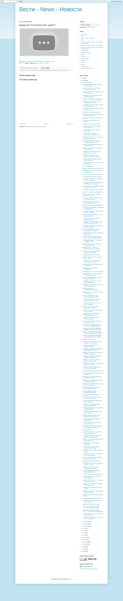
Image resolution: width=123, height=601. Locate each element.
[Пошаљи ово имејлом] (41, 68)
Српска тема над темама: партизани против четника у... (93, 145)
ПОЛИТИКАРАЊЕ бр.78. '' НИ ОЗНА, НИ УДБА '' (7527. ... (92, 241)
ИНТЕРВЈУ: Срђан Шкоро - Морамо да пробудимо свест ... (93, 208)
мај (84, 535)
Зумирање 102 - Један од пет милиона (93, 271)
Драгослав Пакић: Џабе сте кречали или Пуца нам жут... (92, 226)
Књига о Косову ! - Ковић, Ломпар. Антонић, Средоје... (92, 195)
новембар (86, 521)
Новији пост (23, 123)
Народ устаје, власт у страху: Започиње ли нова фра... (91, 467)
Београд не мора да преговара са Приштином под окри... (92, 88)
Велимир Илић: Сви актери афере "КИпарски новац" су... (92, 377)
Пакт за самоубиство (88, 166)
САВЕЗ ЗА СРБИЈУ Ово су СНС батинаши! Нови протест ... (91, 202)
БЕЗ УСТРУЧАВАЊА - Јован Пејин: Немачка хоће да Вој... (92, 432)
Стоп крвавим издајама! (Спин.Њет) (92, 176)
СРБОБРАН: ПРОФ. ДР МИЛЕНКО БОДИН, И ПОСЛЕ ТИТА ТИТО (92, 329)
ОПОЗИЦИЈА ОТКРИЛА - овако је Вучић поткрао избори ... (92, 152)
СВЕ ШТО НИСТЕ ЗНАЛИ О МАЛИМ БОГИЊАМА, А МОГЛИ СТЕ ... (92, 426)
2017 (82, 547)
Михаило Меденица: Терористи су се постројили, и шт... (93, 215)
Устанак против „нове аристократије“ (93, 474)
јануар (85, 544)
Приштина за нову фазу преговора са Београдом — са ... (93, 109)
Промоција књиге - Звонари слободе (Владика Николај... (93, 96)
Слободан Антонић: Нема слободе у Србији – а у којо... (93, 464)
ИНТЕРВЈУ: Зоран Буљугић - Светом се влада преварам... (93, 285)
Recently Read (85, 66)
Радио (83, 54)
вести (82, 36)
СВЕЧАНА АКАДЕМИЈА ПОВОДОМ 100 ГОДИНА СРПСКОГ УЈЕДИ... (92, 332)
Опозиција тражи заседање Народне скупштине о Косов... (93, 198)
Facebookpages (85, 58)
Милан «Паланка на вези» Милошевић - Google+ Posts (38, 61)
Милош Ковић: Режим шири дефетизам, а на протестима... (92, 134)
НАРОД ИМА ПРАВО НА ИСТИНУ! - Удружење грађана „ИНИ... (92, 436)
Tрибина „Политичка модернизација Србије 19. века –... (93, 311)
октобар (85, 524)
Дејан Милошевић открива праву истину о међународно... (92, 367)
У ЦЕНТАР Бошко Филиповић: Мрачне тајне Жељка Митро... (93, 115)
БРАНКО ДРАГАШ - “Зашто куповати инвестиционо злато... (92, 274)
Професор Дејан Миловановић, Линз (93, 498)
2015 (82, 551)
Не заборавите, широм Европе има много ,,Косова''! (92, 401)
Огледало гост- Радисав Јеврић (91, 124)
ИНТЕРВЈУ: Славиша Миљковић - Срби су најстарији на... (92, 405)
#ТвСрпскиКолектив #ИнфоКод (91, 394)
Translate (92, 27)
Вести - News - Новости (50, 9)
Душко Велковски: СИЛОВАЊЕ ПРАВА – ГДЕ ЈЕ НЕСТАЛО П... (93, 186)
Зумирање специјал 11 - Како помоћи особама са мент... (93, 491)
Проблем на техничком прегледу (91, 112)
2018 (82, 80)
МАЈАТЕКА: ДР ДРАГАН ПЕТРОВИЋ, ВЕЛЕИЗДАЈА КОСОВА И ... (92, 349)
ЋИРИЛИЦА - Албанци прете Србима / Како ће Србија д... (93, 364)
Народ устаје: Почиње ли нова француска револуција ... (91, 447)
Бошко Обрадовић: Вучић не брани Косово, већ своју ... (92, 85)
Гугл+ (37, 70)
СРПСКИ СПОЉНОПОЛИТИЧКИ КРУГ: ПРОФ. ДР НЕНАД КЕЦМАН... (93, 237)
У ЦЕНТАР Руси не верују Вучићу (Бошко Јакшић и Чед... (92, 261)
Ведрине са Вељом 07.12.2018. (91, 504)
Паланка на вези (85, 52)
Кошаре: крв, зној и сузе (89, 339)
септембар (86, 526)
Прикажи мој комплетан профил (88, 569)
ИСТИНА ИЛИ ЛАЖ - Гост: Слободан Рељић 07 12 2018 (93, 480)
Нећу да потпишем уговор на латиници (92, 45)
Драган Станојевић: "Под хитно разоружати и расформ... (91, 230)
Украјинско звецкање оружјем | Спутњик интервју (91, 318)
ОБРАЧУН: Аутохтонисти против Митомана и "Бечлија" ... (91, 102)
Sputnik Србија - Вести (87, 68)
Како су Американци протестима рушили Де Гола (91, 419)
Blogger (70, 579)
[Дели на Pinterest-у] (49, 68)
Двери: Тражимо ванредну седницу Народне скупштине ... (92, 278)
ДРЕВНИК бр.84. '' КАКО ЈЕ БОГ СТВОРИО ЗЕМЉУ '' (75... (91, 314)
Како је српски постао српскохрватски (93, 174)
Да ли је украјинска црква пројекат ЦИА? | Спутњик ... (92, 159)
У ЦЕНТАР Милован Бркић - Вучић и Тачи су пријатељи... (92, 518)
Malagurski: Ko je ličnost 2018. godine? (93, 118)
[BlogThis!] (43, 68)
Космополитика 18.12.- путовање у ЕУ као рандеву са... (93, 163)
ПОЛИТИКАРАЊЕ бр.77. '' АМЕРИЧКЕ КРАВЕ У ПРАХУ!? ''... (93, 408)
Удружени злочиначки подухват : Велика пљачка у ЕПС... (91, 360)
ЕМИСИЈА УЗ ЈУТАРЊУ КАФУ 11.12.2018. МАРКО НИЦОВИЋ (92, 325)
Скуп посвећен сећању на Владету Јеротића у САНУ (92, 321)
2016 (82, 549)
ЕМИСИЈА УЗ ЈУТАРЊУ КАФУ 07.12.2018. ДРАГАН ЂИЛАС (91, 507)
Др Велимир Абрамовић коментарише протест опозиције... (93, 384)
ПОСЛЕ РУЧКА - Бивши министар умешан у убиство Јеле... (92, 342)
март (84, 539)
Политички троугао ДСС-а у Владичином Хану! (90, 346)
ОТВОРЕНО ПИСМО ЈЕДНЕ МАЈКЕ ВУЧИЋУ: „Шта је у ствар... (92, 222)
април (84, 537)
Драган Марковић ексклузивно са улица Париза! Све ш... (92, 471)
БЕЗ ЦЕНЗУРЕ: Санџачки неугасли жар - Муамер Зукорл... (92, 397)
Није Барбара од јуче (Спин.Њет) (92, 254)
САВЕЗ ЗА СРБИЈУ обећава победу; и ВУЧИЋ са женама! (93, 353)
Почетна (46, 123)
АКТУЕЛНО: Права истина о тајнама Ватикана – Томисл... (93, 137)
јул (84, 530)
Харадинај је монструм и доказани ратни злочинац (92, 127)
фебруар (85, 542)
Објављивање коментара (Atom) (37, 126)
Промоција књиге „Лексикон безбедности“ (90, 268)
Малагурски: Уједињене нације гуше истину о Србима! (92, 211)
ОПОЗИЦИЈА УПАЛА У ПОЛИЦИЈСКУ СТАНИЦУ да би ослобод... (93, 183)
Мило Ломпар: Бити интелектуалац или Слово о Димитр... (92, 454)
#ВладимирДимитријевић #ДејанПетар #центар (90, 391)
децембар (86, 82)
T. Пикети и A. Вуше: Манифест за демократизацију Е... (92, 219)
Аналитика (84, 34)
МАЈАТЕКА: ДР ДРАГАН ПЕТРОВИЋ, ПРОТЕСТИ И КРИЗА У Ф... (92, 356)
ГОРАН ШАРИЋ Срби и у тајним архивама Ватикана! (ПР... (91, 141)
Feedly (83, 60)
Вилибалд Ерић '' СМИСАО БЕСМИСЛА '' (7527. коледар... (92, 248)
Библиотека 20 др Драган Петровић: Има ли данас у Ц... (92, 484)
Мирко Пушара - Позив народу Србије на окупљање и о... (93, 92)
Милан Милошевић (87, 566)
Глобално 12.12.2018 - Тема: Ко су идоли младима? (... (92, 303)
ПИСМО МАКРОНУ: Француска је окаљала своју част (92, 423)
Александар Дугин (88, 429)
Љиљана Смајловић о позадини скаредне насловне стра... (91, 300)
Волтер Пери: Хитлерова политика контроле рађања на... (92, 458)
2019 (82, 78)
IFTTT (23, 63)
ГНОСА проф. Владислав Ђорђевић (92, 99)
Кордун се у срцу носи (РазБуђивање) (93, 205)
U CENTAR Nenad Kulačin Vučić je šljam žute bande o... (92, 281)
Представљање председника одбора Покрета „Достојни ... (93, 381)
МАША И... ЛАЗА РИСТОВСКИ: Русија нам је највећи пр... (93, 440)
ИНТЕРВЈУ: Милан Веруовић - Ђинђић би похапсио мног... (93, 105)
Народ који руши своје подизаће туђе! (93, 370)
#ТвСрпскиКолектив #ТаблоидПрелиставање (90, 289)
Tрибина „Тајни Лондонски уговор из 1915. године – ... (92, 257)
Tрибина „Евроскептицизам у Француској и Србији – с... (91, 307)
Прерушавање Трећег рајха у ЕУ (91, 461)
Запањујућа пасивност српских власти (93, 189)
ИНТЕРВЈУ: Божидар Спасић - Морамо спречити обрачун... (91, 156)
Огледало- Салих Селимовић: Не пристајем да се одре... (92, 251)
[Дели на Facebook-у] (47, 68)
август (84, 528)
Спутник (83, 56)
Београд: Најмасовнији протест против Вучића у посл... (91, 388)
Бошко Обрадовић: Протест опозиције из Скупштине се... (93, 514)
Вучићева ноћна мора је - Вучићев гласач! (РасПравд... (92, 244)
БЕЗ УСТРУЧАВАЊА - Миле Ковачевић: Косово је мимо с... (91, 296)
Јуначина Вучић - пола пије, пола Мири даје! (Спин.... (92, 477)
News (82, 64)
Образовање (84, 50)
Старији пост (70, 123)
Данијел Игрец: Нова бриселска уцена (93, 168)
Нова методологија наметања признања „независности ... (91, 415)
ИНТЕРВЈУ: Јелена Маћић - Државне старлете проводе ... (93, 179)
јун (84, 533)
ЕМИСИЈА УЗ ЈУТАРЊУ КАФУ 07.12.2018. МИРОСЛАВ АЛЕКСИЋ (93, 510)
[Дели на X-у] (45, 68)
